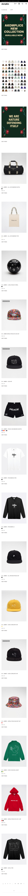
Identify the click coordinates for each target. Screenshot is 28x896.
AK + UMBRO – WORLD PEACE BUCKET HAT (10, 721)
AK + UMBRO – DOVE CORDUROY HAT (9, 624)
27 (15, 883)
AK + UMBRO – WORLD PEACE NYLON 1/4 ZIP (11, 819)
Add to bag (4, 49)
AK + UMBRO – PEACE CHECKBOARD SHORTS (11, 429)
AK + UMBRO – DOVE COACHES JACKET (10, 770)
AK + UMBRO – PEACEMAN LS (7, 526)
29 (21, 883)
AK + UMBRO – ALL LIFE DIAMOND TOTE (10, 236)
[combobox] (18, 10)
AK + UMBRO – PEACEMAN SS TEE (8, 477)
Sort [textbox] (11, 9)
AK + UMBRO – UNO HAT (6, 381)
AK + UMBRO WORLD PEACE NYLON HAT (10, 333)
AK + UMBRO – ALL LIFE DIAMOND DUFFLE (10, 187)
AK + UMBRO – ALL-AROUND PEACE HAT (10, 575)
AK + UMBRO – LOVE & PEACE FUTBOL (9, 285)
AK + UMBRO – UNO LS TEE (7, 868)
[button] (15, 3)
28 (18, 883)
